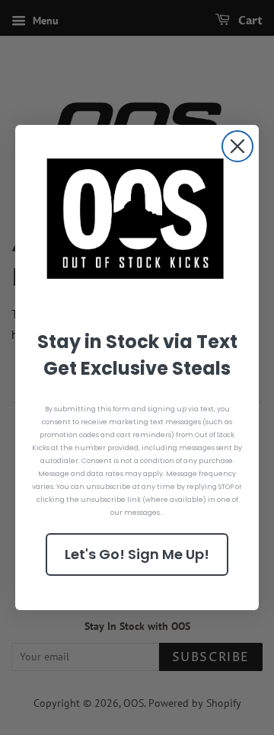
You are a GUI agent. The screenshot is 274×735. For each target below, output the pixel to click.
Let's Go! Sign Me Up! (137, 554)
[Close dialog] (237, 146)
